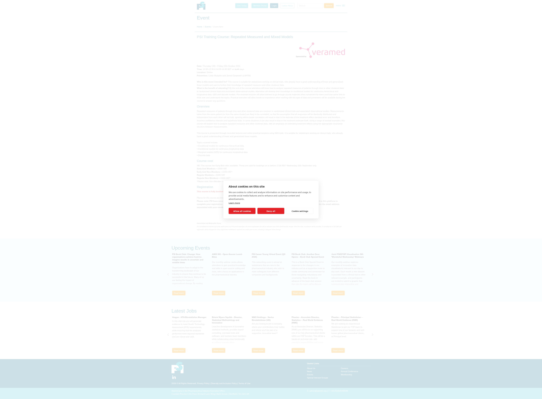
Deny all (270, 211)
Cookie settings (300, 211)
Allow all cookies (242, 211)
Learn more (234, 202)
